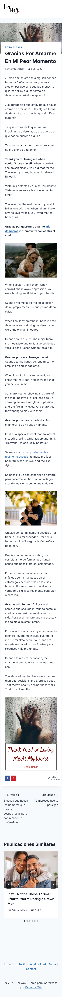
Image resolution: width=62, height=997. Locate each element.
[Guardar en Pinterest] (13, 778)
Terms (52, 964)
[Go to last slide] (8, 885)
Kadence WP (33, 987)
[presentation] (31, 869)
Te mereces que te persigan (46, 800)
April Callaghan (19, 910)
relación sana (13, 47)
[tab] (24, 921)
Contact (31, 968)
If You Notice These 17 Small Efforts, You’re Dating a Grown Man (31, 899)
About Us (10, 964)
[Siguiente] (53, 885)
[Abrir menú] (59, 8)
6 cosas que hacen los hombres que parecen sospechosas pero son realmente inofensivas (16, 809)
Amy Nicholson (16, 69)
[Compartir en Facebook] (7, 778)
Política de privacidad (32, 964)
